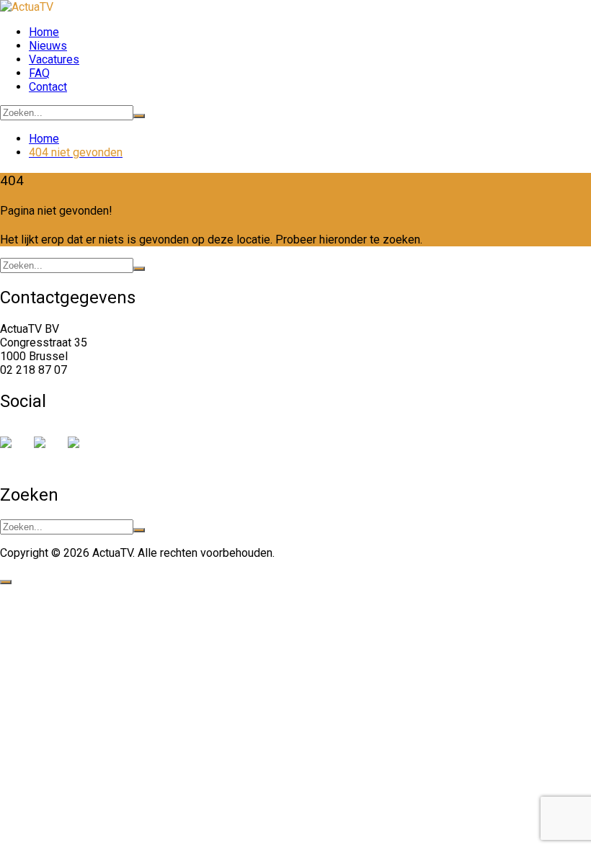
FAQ (39, 73)
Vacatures (54, 59)
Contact (48, 87)
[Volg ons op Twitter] (45, 448)
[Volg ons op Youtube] (79, 448)
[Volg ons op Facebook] (11, 448)
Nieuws (48, 46)
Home (44, 32)
